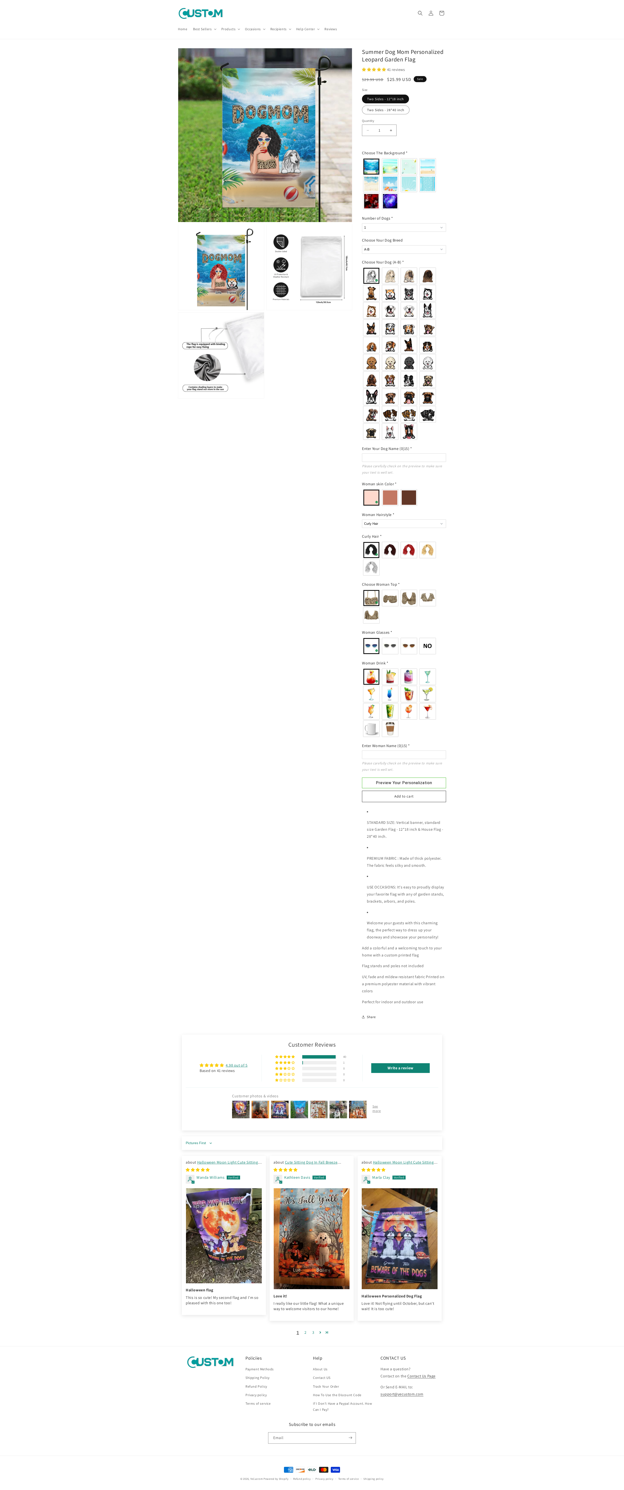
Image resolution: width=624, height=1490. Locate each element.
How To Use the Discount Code (337, 1395)
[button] (204, 29)
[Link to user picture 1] (224, 1236)
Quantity (368, 121)
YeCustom (256, 1478)
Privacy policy (256, 1395)
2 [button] (305, 1332)
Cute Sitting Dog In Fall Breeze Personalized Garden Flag (305, 1165)
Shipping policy (373, 1478)
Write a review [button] (400, 1068)
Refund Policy (256, 1386)
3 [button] (313, 1332)
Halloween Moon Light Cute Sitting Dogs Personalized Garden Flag (222, 1165)
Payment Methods (259, 1369)
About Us (320, 1369)
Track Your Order (326, 1386)
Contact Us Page (421, 1376)
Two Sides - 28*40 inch (385, 110)
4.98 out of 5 (237, 1065)
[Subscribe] (350, 1437)
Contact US (322, 1378)
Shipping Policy (257, 1378)
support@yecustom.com (401, 1394)
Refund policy (302, 1478)
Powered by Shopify (276, 1478)
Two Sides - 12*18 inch (385, 99)
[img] (198, 1170)
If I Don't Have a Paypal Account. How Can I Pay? (342, 1406)
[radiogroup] (404, 184)
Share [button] (371, 1017)
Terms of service (258, 1403)
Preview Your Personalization (404, 782)
